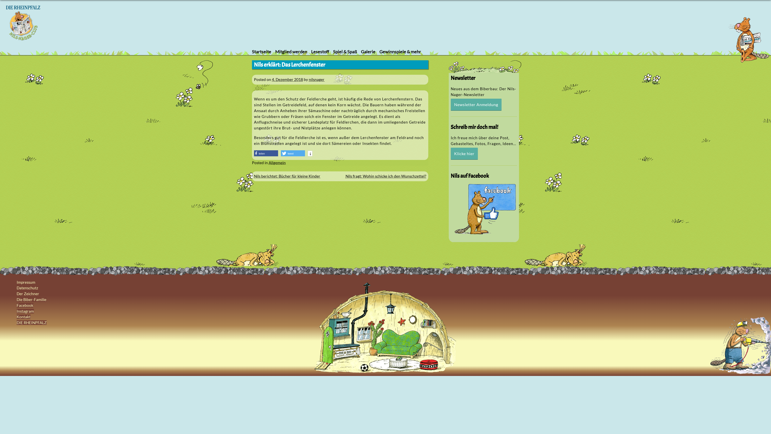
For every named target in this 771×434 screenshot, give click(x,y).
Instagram (25, 311)
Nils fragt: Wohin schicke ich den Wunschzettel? (386, 176)
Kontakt (24, 316)
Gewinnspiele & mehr (400, 51)
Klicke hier (464, 153)
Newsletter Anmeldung (476, 104)
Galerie (368, 51)
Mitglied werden (291, 51)
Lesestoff (320, 51)
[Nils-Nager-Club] (23, 39)
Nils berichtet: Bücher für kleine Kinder (287, 176)
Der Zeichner (28, 293)
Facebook (25, 305)
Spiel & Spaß (345, 51)
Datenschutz (27, 288)
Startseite (261, 51)
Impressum (26, 282)
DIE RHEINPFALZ (32, 322)
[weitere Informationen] (310, 154)
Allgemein (277, 162)
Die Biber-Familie (31, 299)
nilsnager (316, 79)
